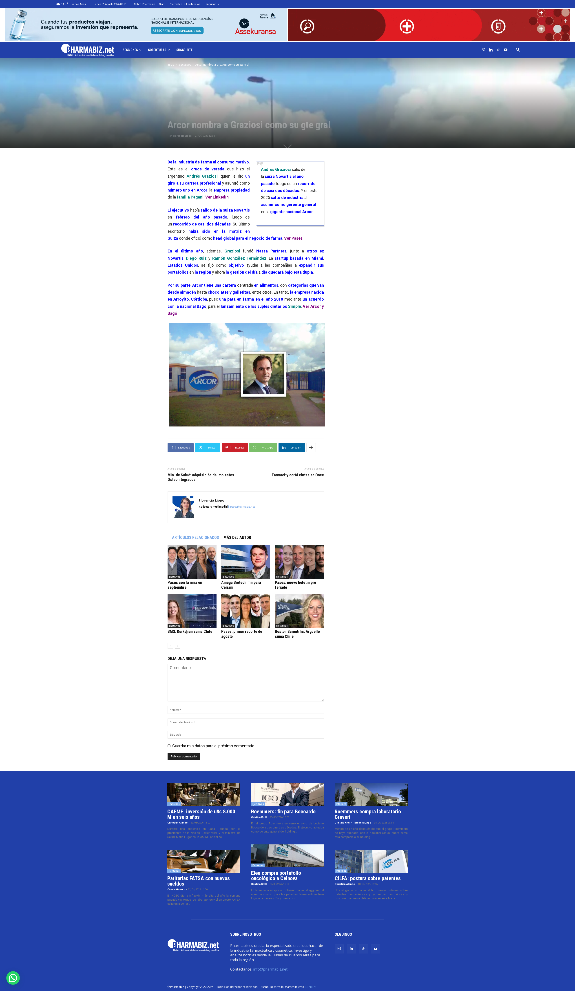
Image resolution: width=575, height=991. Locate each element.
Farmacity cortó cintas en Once (298, 475)
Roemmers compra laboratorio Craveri (368, 814)
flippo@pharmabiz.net (241, 506)
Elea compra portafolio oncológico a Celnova (276, 876)
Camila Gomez (176, 889)
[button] (518, 50)
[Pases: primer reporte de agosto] (245, 611)
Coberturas (157, 50)
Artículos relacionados (195, 537)
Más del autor (237, 537)
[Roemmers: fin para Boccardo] (287, 794)
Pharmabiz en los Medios (184, 4)
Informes (341, 804)
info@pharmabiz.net (270, 969)
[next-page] (177, 646)
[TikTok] (498, 50)
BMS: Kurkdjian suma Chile (190, 631)
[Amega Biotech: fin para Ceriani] (245, 562)
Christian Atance (177, 822)
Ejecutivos (185, 65)
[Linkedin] (490, 50)
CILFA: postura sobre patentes (368, 878)
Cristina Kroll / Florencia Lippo (353, 822)
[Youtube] (505, 50)
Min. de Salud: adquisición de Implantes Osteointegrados (201, 477)
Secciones (130, 50)
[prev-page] (170, 646)
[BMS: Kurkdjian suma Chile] (192, 611)
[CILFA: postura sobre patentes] (371, 861)
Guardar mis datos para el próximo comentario (213, 745)
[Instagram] (483, 50)
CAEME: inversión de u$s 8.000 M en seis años (201, 814)
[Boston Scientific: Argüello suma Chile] (299, 611)
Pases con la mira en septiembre (185, 585)
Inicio (171, 65)
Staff (162, 4)
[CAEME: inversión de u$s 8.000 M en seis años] (203, 794)
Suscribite (184, 50)
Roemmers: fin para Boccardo (283, 811)
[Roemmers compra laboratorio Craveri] (371, 794)
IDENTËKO (311, 987)
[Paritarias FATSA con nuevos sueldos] (203, 861)
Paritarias (174, 870)
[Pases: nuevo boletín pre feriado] (299, 562)
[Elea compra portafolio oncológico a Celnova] (287, 855)
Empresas (174, 804)
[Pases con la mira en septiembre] (192, 562)
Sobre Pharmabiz (144, 4)
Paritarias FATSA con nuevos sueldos (198, 881)
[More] (311, 447)
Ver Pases (293, 238)
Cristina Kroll (259, 817)
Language (210, 4)
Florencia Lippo (182, 135)
